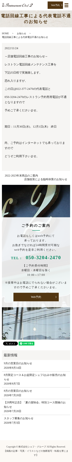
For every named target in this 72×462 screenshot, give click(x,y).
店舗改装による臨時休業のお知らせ (45, 179)
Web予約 (55, 5)
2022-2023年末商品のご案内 (21, 175)
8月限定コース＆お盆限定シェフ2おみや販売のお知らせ (35, 377)
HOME (5, 33)
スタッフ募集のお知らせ (18, 418)
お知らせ (21, 33)
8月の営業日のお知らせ (18, 390)
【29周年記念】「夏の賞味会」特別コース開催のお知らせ (35, 404)
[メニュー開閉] (66, 5)
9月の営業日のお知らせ (18, 363)
